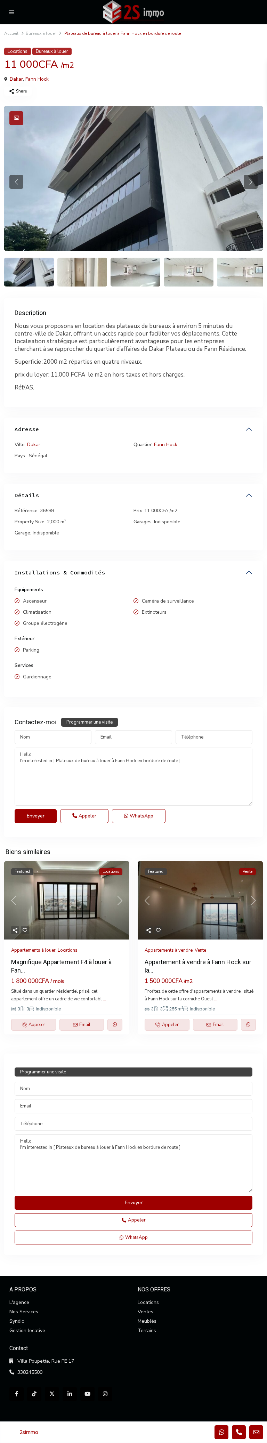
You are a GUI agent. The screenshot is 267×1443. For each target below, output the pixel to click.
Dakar (16, 79)
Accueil (11, 33)
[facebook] (16, 1394)
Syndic (16, 1321)
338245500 (29, 1372)
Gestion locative (27, 1330)
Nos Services (23, 1311)
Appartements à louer (33, 950)
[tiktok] (34, 1394)
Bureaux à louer (41, 33)
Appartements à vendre (169, 950)
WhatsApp (140, 816)
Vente (200, 950)
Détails (27, 495)
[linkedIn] (70, 1394)
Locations (17, 51)
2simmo (28, 1432)
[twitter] (52, 1394)
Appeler (86, 816)
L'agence (19, 1302)
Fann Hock (37, 79)
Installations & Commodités (60, 572)
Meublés (147, 1321)
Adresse (27, 429)
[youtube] (87, 1394)
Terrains (147, 1330)
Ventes (145, 1311)
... (104, 999)
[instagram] (105, 1394)
